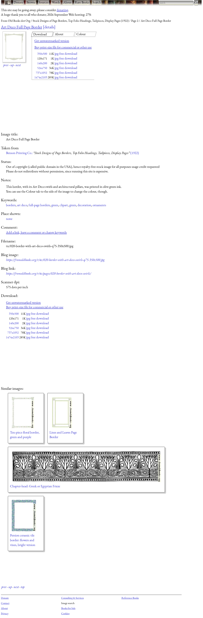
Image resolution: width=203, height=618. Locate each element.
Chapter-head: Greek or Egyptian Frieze (35, 486)
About (67, 2)
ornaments (99, 205)
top (22, 587)
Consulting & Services (72, 598)
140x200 (42, 63)
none (9, 219)
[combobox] (176, 3)
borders (11, 205)
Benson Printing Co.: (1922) (72, 153)
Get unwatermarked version (51, 41)
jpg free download (66, 53)
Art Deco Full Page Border (21, 27)
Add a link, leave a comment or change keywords (36, 232)
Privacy (4, 613)
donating (62, 10)
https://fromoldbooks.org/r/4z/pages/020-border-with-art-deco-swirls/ (48, 273)
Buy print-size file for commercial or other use (63, 47)
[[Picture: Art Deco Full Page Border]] (14, 47)
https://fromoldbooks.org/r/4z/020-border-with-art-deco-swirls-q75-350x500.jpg (55, 260)
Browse (31, 2)
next (18, 65)
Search (96, 2)
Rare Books (82, 2)
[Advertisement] (57, 106)
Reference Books (130, 598)
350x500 (42, 54)
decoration (84, 205)
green (54, 205)
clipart (64, 205)
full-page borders (39, 205)
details (49, 27)
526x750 (42, 68)
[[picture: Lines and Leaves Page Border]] (65, 412)
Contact (5, 603)
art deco (22, 205)
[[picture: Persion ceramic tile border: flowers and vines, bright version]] (26, 515)
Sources (44, 2)
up (12, 65)
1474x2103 (40, 77)
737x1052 (41, 73)
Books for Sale (68, 608)
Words (56, 2)
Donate (18, 2)
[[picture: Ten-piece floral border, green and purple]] (26, 412)
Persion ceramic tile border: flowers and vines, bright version (22, 540)
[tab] (42, 34)
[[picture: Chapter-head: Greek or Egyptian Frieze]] (86, 466)
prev (6, 65)
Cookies (65, 613)
